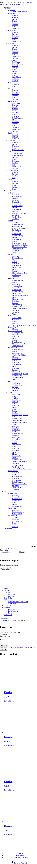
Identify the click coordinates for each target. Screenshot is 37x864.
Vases (14, 252)
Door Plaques (16, 400)
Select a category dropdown (9, 565)
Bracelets (15, 15)
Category (8, 620)
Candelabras (16, 284)
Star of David (16, 28)
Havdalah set (16, 204)
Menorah (15, 390)
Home (2, 620)
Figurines (15, 260)
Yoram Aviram (13, 170)
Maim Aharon (16, 267)
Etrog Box (15, 198)
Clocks (14, 396)
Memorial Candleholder (20, 295)
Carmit (10, 221)
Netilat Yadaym (17, 209)
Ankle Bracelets (17, 153)
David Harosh (12, 13)
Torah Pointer (16, 217)
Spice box (15, 127)
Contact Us (7, 605)
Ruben (10, 381)
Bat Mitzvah (16, 256)
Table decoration (17, 249)
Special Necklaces (18, 150)
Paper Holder (16, 456)
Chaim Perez (12, 254)
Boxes (14, 523)
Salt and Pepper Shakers (20, 213)
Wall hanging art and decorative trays (24, 325)
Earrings (15, 19)
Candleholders (17, 196)
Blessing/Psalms (17, 224)
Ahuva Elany (12, 493)
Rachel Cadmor (13, 347)
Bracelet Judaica (17, 64)
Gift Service (12, 603)
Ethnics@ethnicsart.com (16, 4)
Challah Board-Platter (19, 228)
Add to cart (4, 645)
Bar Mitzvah (16, 62)
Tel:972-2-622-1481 (23, 2)
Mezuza (14, 71)
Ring (14, 26)
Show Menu (4, 618)
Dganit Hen (12, 30)
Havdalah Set (16, 364)
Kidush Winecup (17, 118)
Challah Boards (17, 514)
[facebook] (2, 556)
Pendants (15, 25)
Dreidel (14, 110)
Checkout (7, 590)
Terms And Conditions (20, 857)
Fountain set (16, 200)
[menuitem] (20, 589)
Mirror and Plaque (18, 299)
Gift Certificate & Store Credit (18, 602)
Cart (9, 592)
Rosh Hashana (17, 306)
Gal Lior (11, 43)
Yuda (10, 180)
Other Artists (8, 529)
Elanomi (11, 278)
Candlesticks (16, 319)
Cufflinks (15, 17)
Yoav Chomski (13, 471)
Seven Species (17, 420)
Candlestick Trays (18, 512)
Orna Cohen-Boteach (15, 331)
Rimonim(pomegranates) (20, 243)
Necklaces (15, 23)
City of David (16, 439)
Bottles (14, 282)
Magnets (15, 452)
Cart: (1, 550)
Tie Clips (15, 131)
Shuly (10, 392)
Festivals (7, 607)
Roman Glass (12, 101)
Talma (10, 152)
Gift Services (8, 600)
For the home (16, 230)
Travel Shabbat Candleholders (22, 469)
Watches (15, 58)
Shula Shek (12, 140)
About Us (7, 589)
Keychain (15, 450)
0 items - (7, 550)
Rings (14, 189)
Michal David (12, 515)
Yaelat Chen (12, 424)
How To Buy (8, 598)
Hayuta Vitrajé (13, 327)
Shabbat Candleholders (19, 247)
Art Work (15, 222)
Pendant (15, 187)
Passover (15, 211)
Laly (9, 82)
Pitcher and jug (17, 305)
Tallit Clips (15, 79)
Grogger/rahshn (17, 286)
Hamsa (14, 21)
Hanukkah (15, 116)
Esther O (11, 316)
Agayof (10, 193)
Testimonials (8, 615)
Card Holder (16, 437)
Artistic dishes (16, 318)
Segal (10, 133)
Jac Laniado (12, 60)
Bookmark (15, 435)
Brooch (14, 107)
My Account (12, 594)
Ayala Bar (11, 10)
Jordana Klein (12, 508)
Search (22, 552)
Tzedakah (15, 219)
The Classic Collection (19, 12)
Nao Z (10, 88)
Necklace (15, 185)
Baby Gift (15, 194)
